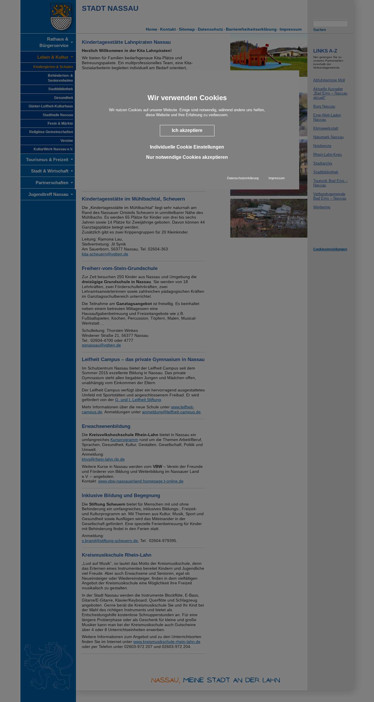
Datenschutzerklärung (243, 178)
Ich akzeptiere (187, 130)
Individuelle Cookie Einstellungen (187, 146)
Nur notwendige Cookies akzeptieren (187, 157)
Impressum (277, 178)
